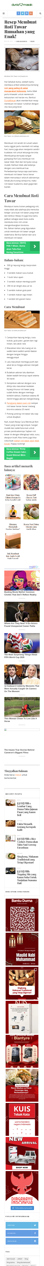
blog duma (11, 1262)
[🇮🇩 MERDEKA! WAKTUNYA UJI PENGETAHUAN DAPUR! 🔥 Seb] (22, 1017)
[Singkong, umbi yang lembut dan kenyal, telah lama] (22, 983)
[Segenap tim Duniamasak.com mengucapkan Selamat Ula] (22, 1187)
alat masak (11, 1259)
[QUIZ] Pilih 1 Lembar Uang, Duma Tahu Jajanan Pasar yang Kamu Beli (27, 809)
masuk (18, 774)
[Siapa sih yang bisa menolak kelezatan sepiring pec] (22, 1085)
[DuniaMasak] (22, 4)
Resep (33, 41)
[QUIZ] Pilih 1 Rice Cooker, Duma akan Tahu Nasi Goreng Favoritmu (27, 843)
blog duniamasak (23, 1262)
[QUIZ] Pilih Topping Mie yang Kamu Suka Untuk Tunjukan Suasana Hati (27, 877)
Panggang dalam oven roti (19, 403)
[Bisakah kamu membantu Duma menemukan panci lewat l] (22, 915)
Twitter (11, 1225)
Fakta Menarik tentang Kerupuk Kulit (26, 826)
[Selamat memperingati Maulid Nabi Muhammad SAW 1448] (22, 949)
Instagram (11, 1241)
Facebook (11, 1233)
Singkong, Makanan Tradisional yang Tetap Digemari (27, 859)
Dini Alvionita (21, 41)
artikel (19, 1259)
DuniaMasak (10, 100)
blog (26, 1259)
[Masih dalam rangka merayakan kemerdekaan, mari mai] (22, 1119)
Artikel (20, 821)
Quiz (19, 800)
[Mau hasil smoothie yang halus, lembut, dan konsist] (22, 1051)
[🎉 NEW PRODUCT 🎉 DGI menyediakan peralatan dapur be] (22, 1153)
